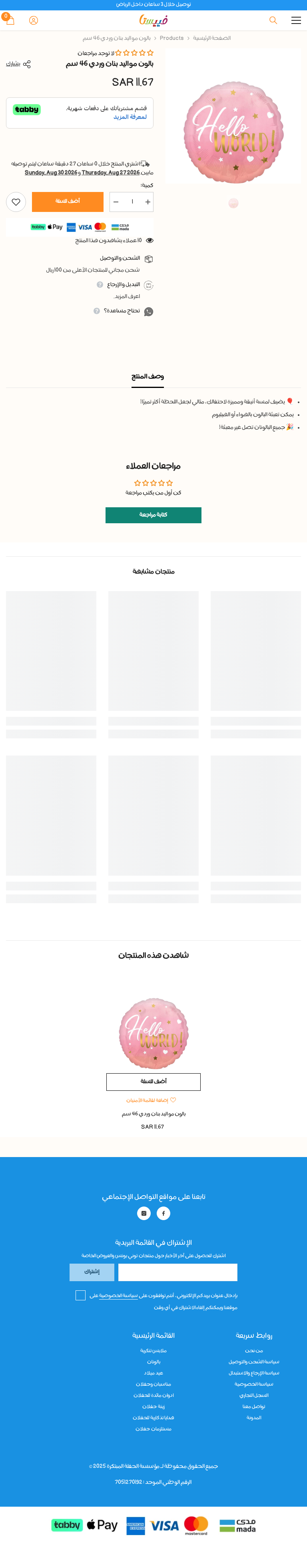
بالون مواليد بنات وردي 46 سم (153, 1115)
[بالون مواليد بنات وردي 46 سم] (153, 1022)
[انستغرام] (144, 1213)
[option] (233, 116)
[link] (256, 721)
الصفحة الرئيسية (212, 39)
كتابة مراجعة (153, 515)
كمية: (147, 186)
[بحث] (273, 20)
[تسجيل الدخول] (33, 20)
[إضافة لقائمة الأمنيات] (16, 202)
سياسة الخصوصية (118, 1296)
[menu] (296, 20)
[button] (134, 54)
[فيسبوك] (163, 1213)
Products (172, 39)
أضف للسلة (68, 202)
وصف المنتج (148, 377)
